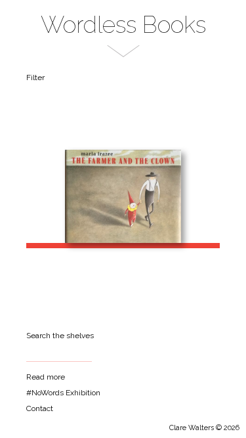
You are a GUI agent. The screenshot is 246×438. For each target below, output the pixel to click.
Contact (39, 408)
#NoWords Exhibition (63, 392)
